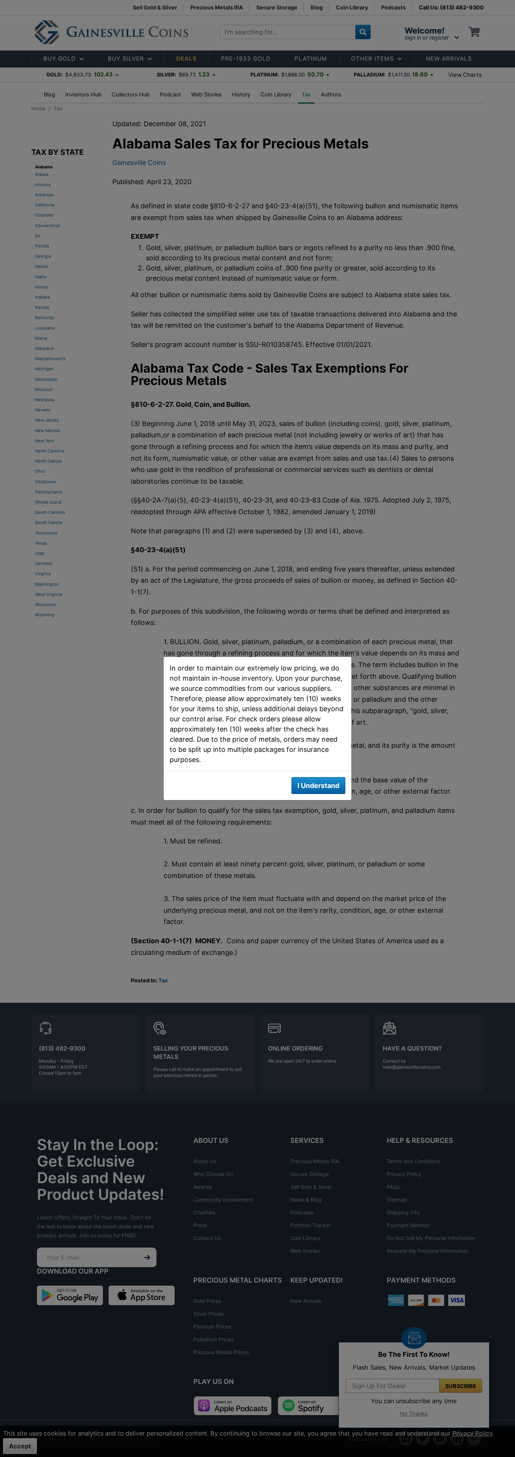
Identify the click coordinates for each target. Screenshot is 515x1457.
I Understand (318, 786)
